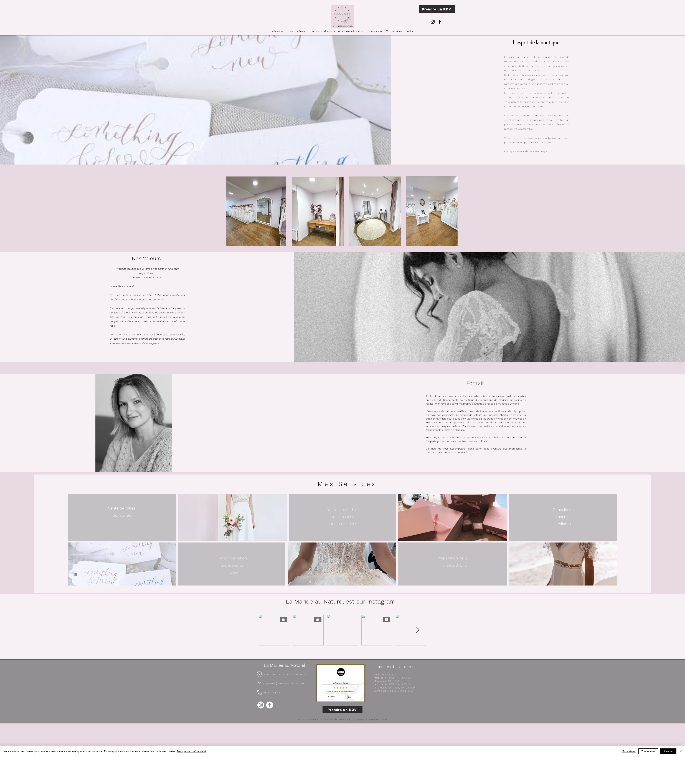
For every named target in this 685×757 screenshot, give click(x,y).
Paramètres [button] (629, 751)
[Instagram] (432, 21)
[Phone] (259, 692)
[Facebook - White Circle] (269, 705)
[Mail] (259, 683)
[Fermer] (681, 751)
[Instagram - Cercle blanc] (260, 705)
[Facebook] (439, 21)
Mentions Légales (355, 719)
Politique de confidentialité (191, 751)
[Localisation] (259, 674)
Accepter (668, 751)
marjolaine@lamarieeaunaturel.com (283, 683)
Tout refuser (648, 751)
